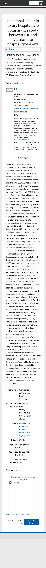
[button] (31, 522)
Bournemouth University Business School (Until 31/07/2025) (25, 429)
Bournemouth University (6, 9)
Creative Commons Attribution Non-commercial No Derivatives (26, 108)
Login (6, 3)
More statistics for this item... (18, 514)
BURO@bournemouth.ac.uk (23, 140)
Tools (11, 49)
